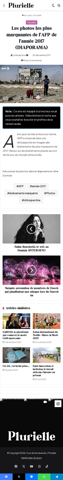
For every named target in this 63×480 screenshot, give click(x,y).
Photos (50, 193)
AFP (21, 186)
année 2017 (39, 186)
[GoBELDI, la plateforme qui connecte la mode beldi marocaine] (16, 321)
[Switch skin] (53, 6)
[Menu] (4, 6)
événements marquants (23, 193)
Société (37, 15)
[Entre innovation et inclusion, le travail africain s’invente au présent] (46, 355)
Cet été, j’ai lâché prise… (16, 366)
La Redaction (19, 55)
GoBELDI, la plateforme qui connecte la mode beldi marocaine (16, 335)
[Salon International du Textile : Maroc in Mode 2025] (46, 321)
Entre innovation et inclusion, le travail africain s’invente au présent (44, 370)
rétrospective (32, 200)
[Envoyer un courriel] (27, 55)
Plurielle (52, 453)
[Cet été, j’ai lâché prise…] (16, 355)
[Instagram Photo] (12, 411)
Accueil (28, 15)
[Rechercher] (59, 6)
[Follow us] (58, 403)
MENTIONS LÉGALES (31, 458)
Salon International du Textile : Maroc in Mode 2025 (45, 335)
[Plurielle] (21, 5)
